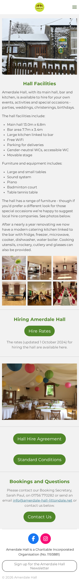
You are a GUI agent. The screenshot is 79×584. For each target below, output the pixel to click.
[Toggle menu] (74, 7)
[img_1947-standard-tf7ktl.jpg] (39, 268)
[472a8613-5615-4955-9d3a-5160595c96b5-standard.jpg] (65, 293)
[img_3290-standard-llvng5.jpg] (14, 293)
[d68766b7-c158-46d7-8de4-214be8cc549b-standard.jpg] (39, 293)
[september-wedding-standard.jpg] (14, 268)
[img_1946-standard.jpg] (65, 268)
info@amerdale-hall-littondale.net (42, 500)
